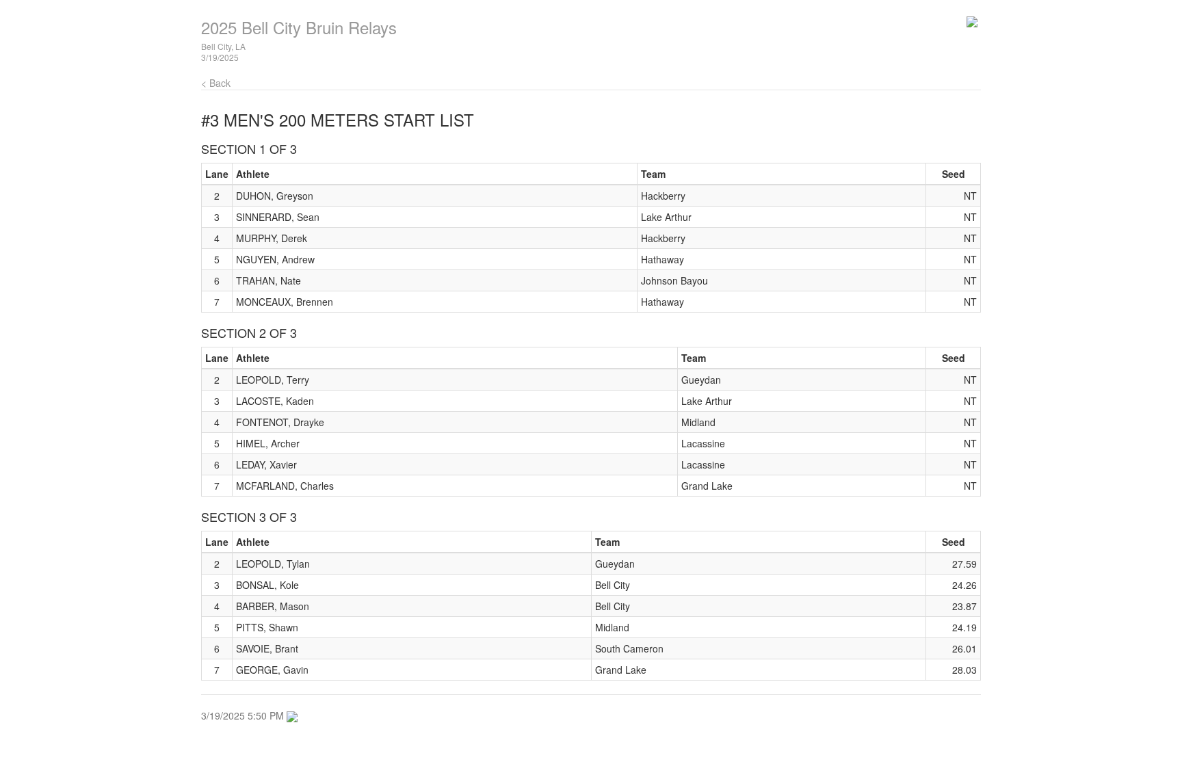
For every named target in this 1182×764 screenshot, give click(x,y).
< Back (216, 83)
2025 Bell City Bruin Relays (299, 27)
